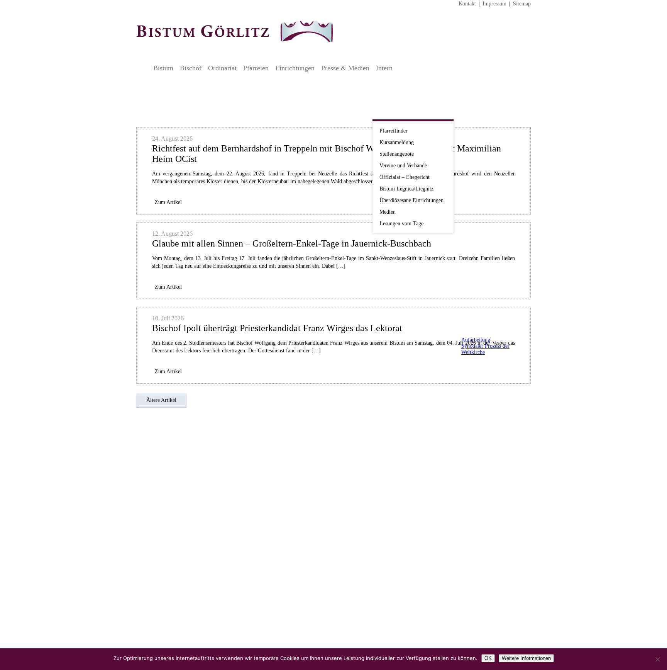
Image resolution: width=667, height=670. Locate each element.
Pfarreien (256, 68)
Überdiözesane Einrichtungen (411, 200)
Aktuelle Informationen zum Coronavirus (483, 137)
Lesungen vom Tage (401, 223)
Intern (384, 68)
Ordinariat (222, 68)
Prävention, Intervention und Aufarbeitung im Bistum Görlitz (483, 327)
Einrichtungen (295, 68)
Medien (387, 212)
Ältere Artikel (161, 400)
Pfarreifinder (393, 131)
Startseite (142, 68)
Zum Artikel (168, 202)
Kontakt (467, 4)
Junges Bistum (483, 249)
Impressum (494, 4)
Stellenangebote (396, 154)
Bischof (190, 68)
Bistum (163, 68)
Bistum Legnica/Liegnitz (406, 189)
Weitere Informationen (526, 658)
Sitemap (522, 4)
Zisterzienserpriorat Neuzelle (483, 291)
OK (488, 658)
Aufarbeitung (475, 340)
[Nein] (657, 659)
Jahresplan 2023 (483, 196)
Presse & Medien (345, 68)
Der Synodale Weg (483, 373)
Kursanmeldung (396, 142)
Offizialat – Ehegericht (404, 177)
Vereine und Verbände (403, 165)
